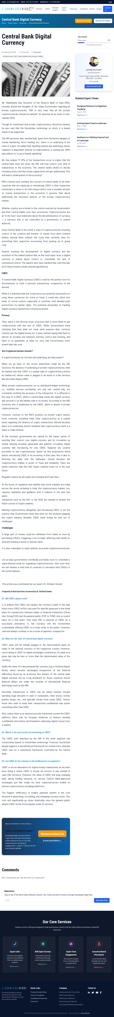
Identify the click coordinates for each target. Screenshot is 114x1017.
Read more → (15, 966)
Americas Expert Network (68, 1001)
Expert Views (64, 9)
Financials (23, 23)
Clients (47, 9)
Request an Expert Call (52, 833)
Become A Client (83, 21)
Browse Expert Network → (52, 840)
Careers (99, 9)
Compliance (84, 9)
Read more (81, 115)
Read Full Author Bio (93, 86)
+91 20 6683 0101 (13, 2)
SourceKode (85, 1013)
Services (39, 9)
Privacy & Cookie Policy (39, 992)
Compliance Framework (39, 998)
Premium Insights (55, 9)
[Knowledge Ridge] (16, 8)
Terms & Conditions (37, 995)
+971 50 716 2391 (32, 2)
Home (4, 23)
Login (110, 2)
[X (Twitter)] (93, 992)
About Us (32, 9)
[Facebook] (101, 992)
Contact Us (107, 9)
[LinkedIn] (89, 992)
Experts (92, 9)
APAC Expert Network (66, 995)
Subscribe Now (102, 900)
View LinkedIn (94, 81)
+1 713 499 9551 (54, 2)
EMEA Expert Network (67, 998)
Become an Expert (103, 21)
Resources (74, 9)
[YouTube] (97, 992)
